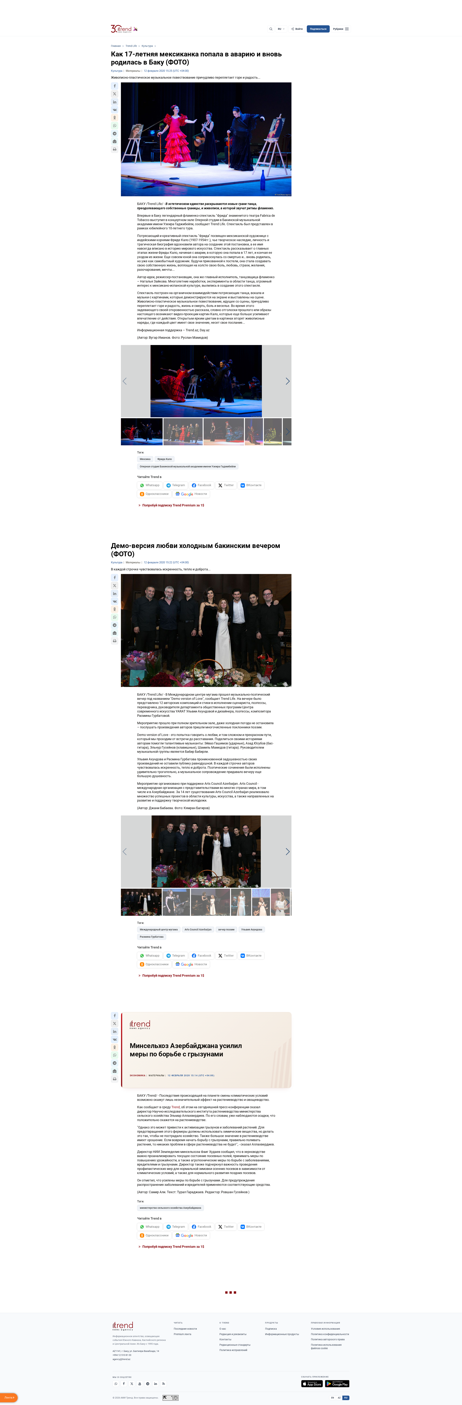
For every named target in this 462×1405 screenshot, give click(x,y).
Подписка (271, 1328)
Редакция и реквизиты (233, 1334)
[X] (131, 1383)
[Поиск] (270, 29)
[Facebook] (124, 1383)
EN (332, 1398)
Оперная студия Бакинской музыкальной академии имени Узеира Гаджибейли (188, 466)
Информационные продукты (282, 1334)
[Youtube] (139, 1383)
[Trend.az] (124, 29)
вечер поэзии (226, 929)
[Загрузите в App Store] (312, 1383)
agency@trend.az (121, 1359)
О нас (222, 1328)
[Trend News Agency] (123, 1326)
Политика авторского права (328, 1339)
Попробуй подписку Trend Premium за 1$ (173, 505)
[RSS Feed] (163, 1383)
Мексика (145, 459)
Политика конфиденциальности (330, 1334)
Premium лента (182, 1334)
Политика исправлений (233, 1350)
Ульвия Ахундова (251, 929)
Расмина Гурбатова (152, 936)
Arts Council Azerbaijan (198, 929)
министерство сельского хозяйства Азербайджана (170, 1207)
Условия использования (325, 1328)
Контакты (225, 1339)
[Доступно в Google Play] (337, 1383)
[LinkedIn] (155, 1383)
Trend (175, 1107)
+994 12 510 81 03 (122, 1355)
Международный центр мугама (159, 929)
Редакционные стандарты (234, 1344)
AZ (339, 1398)
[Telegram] (147, 1383)
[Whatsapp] (116, 1383)
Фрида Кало (164, 459)
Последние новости (185, 1328)
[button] (114, 86)
